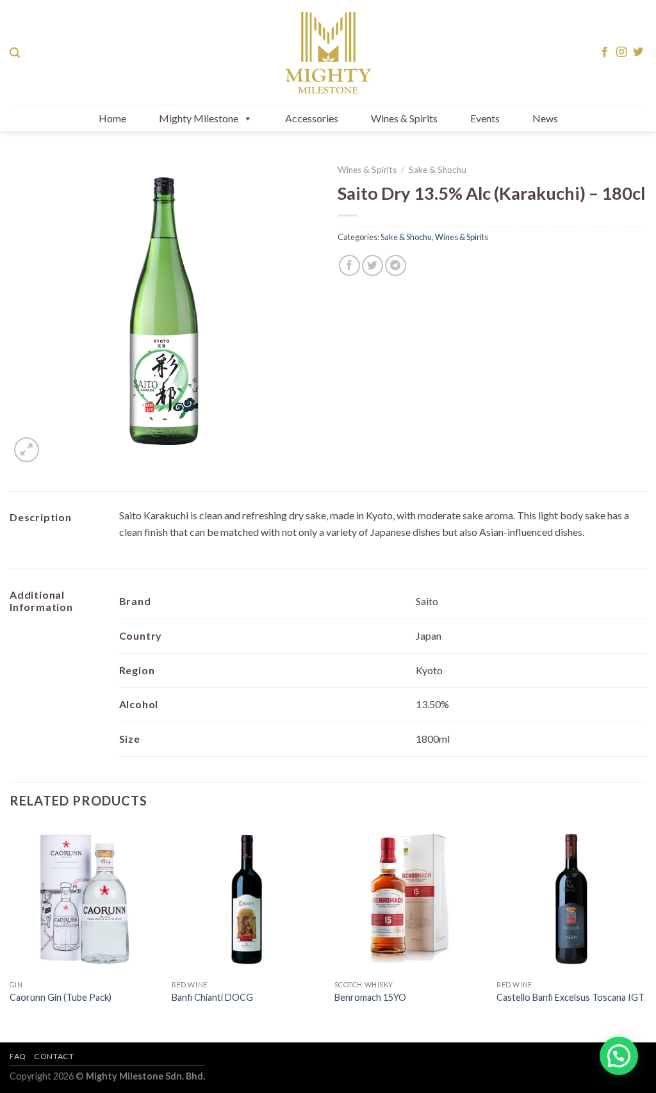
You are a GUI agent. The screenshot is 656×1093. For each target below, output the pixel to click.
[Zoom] (26, 449)
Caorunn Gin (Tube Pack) (60, 997)
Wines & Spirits (404, 118)
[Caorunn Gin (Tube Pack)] (85, 899)
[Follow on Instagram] (621, 52)
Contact (54, 1056)
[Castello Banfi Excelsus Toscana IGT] (571, 899)
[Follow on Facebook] (605, 52)
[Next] (645, 932)
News (545, 118)
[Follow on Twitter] (638, 52)
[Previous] (10, 932)
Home (112, 118)
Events (485, 118)
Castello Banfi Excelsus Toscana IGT (570, 997)
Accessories (311, 118)
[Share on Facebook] (349, 265)
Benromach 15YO (370, 997)
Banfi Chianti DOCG (212, 997)
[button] (619, 1056)
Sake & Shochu (437, 170)
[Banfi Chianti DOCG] (247, 899)
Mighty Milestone (198, 118)
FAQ (18, 1056)
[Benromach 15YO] (409, 899)
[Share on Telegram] (395, 265)
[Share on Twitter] (372, 265)
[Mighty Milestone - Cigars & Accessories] (328, 53)
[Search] (15, 52)
